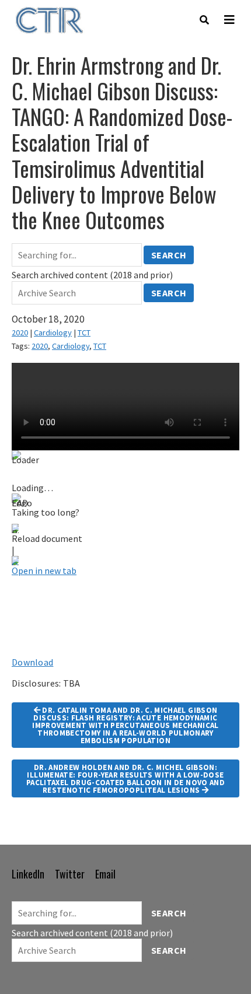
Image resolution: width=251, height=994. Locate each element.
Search (169, 255)
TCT (84, 332)
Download (32, 662)
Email (105, 873)
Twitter (70, 873)
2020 (20, 332)
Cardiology (53, 332)
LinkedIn (28, 873)
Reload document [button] (47, 538)
